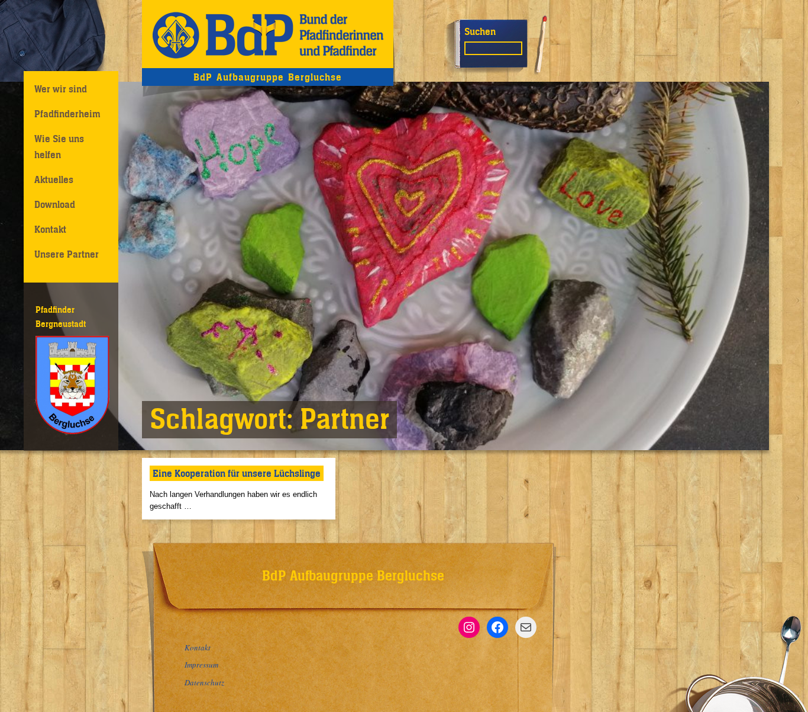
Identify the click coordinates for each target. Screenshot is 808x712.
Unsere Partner (66, 254)
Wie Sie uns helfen (59, 147)
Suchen (480, 31)
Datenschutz (204, 682)
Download (54, 204)
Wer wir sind (60, 89)
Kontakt (50, 229)
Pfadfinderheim (67, 114)
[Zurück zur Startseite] (267, 34)
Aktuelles (53, 179)
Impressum (201, 664)
